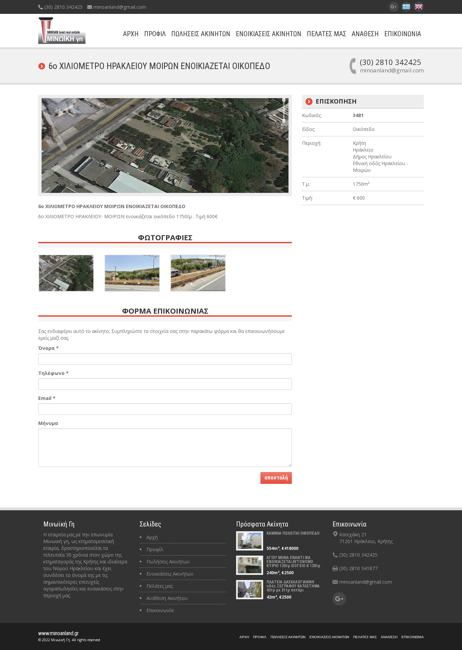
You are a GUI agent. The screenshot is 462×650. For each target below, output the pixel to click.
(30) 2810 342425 (63, 7)
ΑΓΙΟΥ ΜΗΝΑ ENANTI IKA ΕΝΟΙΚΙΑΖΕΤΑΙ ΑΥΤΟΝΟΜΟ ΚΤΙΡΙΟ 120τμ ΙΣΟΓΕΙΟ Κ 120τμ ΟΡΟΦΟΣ (293, 563)
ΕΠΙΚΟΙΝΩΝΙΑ (402, 34)
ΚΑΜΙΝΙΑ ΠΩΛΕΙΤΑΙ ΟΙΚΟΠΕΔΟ (293, 533)
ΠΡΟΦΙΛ (155, 34)
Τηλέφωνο (53, 373)
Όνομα (48, 348)
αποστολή (276, 477)
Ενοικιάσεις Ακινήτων (169, 573)
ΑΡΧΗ (131, 34)
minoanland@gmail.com (119, 7)
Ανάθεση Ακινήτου (167, 598)
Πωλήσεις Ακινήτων (168, 561)
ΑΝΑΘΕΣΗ (365, 34)
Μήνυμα (48, 423)
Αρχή (152, 537)
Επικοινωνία (160, 610)
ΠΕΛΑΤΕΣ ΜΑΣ (326, 34)
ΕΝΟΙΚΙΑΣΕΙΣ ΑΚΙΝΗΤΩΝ (268, 34)
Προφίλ (154, 549)
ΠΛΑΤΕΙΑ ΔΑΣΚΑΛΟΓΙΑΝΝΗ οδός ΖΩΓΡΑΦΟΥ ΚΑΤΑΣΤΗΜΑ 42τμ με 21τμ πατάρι (293, 586)
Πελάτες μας (159, 586)
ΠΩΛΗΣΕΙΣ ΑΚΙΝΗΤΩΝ (200, 34)
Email (46, 398)
